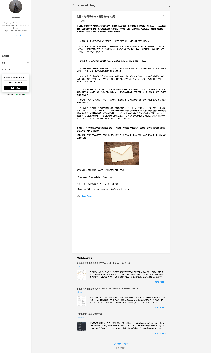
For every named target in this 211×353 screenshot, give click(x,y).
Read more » (160, 282)
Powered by (10, 94)
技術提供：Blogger (121, 344)
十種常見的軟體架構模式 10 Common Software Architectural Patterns (108, 289)
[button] (164, 16)
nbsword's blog (86, 5)
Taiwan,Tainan (87, 196)
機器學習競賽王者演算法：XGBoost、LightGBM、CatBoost (103, 263)
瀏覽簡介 (15, 35)
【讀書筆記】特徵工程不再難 (89, 314)
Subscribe (15, 88)
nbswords (16, 18)
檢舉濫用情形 (121, 348)
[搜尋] (168, 6)
